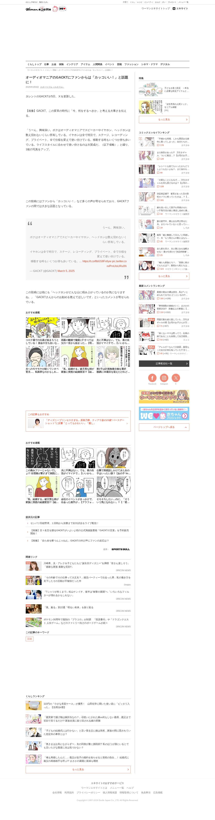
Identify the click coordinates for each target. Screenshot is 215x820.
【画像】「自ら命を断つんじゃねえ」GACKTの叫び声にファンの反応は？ (69, 540)
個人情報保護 (110, 792)
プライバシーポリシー (88, 792)
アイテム (85, 64)
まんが (157, 2)
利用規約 (69, 792)
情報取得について (129, 792)
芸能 (119, 64)
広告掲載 (158, 792)
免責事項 (145, 792)
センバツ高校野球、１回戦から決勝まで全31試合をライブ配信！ (64, 523)
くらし (132, 2)
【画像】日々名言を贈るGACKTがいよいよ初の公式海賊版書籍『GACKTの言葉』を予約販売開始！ (79, 532)
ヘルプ (130, 787)
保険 (61, 64)
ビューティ (148, 2)
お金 (54, 64)
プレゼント (172, 2)
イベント (109, 64)
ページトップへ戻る (164, 427)
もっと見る (78, 769)
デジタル (165, 64)
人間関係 (97, 64)
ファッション (131, 64)
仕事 (46, 64)
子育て (125, 2)
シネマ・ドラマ (149, 64)
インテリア (72, 64)
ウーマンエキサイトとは (94, 787)
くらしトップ (34, 64)
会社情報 (57, 792)
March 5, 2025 (66, 271)
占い (164, 2)
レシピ (139, 2)
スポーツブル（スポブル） (52, 87)
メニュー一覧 (183, 2)
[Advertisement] (107, 37)
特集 (141, 78)
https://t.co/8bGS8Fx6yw (96, 261)
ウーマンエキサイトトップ (156, 8)
